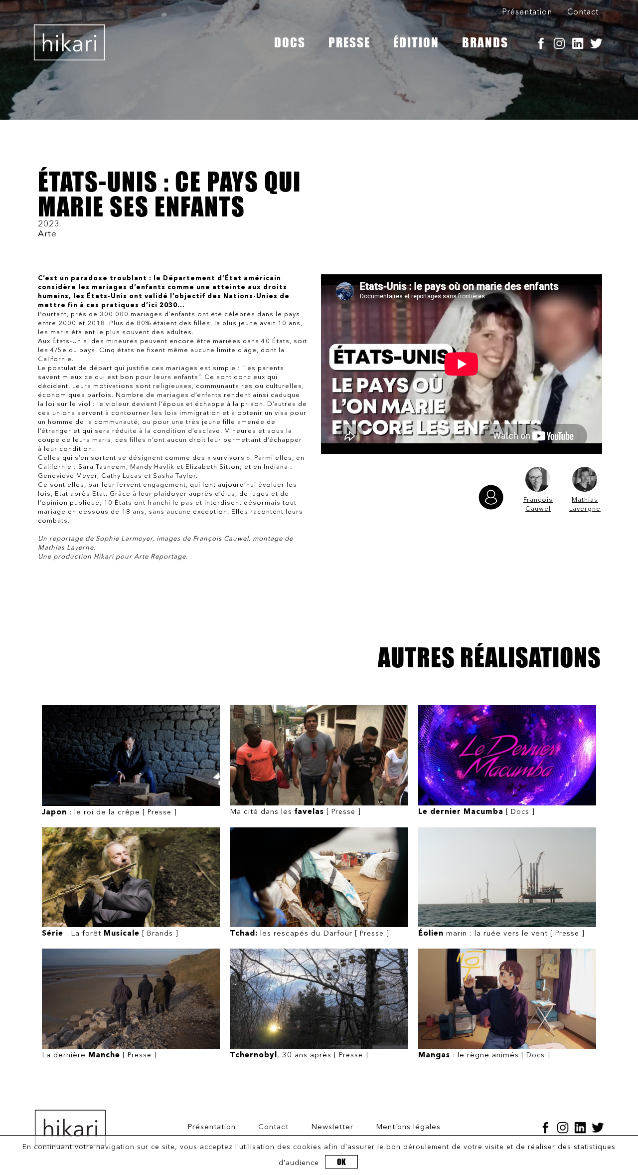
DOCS (290, 42)
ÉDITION (416, 42)
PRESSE (349, 42)
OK (341, 1162)
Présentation (527, 12)
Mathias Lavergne (585, 504)
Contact (583, 12)
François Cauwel (538, 504)
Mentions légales (408, 1127)
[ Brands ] (110, 934)
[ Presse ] (109, 812)
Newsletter (332, 1127)
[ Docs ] (476, 812)
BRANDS (485, 42)
